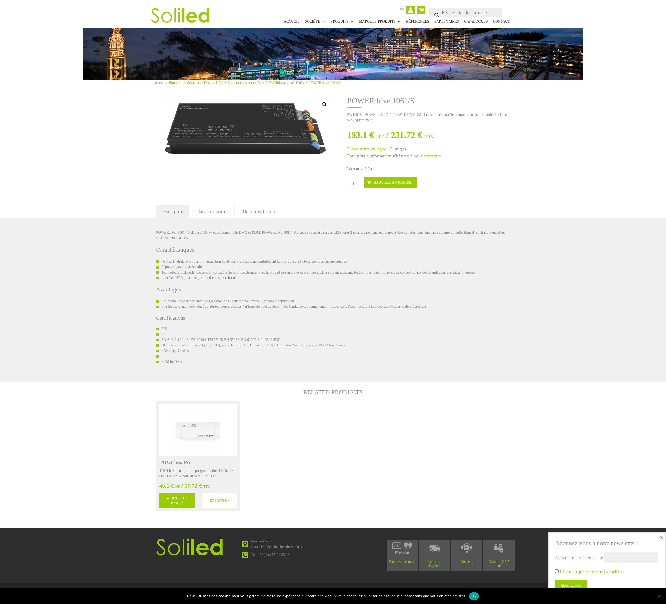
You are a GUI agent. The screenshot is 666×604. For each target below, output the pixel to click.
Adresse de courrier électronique (579, 558)
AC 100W (297, 83)
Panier (421, 8)
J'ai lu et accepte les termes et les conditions (592, 572)
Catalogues (476, 21)
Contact (501, 21)
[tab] (172, 211)
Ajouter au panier (393, 183)
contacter (432, 155)
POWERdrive (275, 83)
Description (172, 211)
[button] (324, 104)
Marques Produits (377, 21)
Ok (474, 596)
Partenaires (446, 21)
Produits (340, 21)
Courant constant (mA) (244, 83)
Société (312, 21)
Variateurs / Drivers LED (204, 83)
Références (417, 21)
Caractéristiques (213, 211)
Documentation (258, 211)
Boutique (175, 83)
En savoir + (219, 501)
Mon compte (411, 10)
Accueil (292, 21)
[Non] (659, 596)
